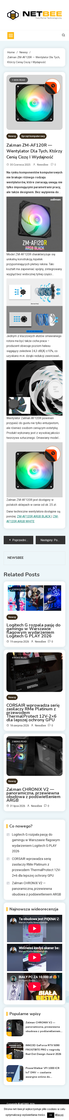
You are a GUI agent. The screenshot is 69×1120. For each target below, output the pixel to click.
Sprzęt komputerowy (33, 136)
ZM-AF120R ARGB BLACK (34, 516)
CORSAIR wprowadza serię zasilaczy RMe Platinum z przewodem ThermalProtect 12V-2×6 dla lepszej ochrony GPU (33, 713)
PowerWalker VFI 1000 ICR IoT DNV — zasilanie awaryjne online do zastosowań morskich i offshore (42, 1072)
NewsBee (42, 164)
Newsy (12, 136)
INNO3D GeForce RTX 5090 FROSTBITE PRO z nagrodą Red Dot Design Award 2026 (43, 1050)
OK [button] (50, 1115)
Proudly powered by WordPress (48, 1104)
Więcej (59, 1115)
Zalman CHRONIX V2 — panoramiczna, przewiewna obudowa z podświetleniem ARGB (33, 795)
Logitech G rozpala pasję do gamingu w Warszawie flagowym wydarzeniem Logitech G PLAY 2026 (33, 630)
